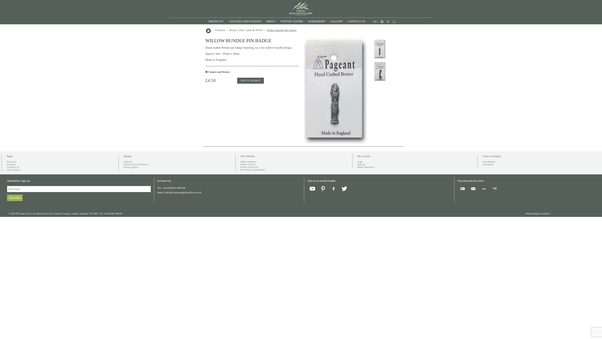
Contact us (13, 168)
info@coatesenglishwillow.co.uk (183, 193)
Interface (546, 215)
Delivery (128, 163)
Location (11, 165)
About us (11, 163)
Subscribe (15, 199)
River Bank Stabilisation (252, 171)
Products (220, 31)
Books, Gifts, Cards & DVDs (246, 31)
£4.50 (210, 81)
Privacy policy (131, 168)
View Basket (489, 163)
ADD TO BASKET (250, 82)
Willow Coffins (248, 165)
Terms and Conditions (136, 165)
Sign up (361, 165)
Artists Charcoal (249, 168)
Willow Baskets (248, 163)
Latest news (13, 171)
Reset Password (365, 168)
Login (360, 163)
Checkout (488, 165)
